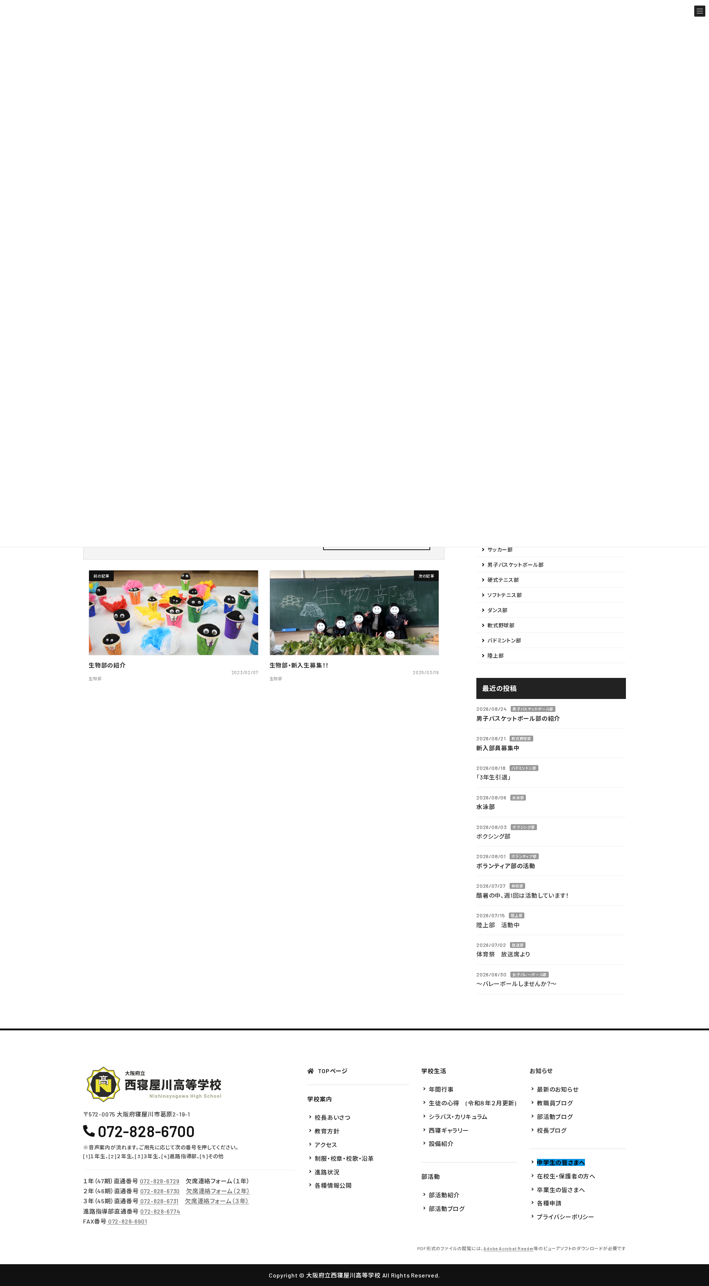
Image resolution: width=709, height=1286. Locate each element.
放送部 (518, 945)
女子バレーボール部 (529, 974)
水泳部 (518, 797)
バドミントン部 (504, 640)
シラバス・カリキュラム (458, 1116)
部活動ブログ (447, 1208)
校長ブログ (551, 1130)
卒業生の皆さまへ (561, 1189)
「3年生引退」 (493, 777)
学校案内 (319, 1098)
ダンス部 (497, 610)
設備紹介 (441, 1143)
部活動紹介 (444, 1194)
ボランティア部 (524, 856)
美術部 (517, 886)
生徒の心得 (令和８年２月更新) (473, 1102)
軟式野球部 (501, 625)
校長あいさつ (332, 1117)
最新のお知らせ (558, 1089)
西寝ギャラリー (449, 1130)
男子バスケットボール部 (515, 565)
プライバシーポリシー (566, 1216)
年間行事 (441, 1089)
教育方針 (327, 1131)
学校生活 (433, 1070)
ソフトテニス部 (504, 595)
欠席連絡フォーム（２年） (218, 1190)
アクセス (326, 1144)
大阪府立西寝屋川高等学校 (343, 1275)
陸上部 (495, 655)
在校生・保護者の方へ (566, 1176)
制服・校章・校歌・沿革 (344, 1158)
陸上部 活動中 (498, 924)
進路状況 (327, 1172)
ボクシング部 (524, 827)
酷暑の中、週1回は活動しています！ (522, 894)
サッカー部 (500, 549)
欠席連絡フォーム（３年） (217, 1201)
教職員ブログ (555, 1102)
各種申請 (549, 1203)
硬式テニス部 (503, 580)
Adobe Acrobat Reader (508, 1248)
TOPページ (333, 1070)
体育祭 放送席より (503, 954)
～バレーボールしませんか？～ (516, 983)
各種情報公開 (333, 1185)
